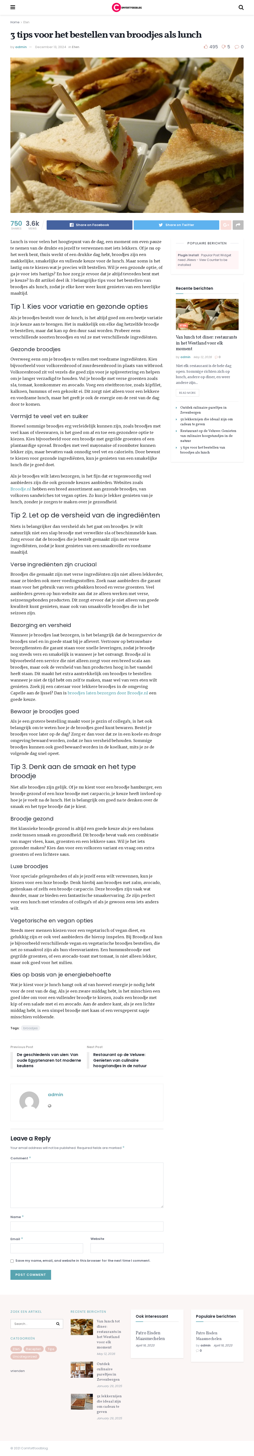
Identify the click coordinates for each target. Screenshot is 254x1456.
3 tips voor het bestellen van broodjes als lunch (202, 450)
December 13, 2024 (50, 47)
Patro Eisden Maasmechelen (150, 1336)
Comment (20, 1158)
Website (97, 1238)
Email (16, 1238)
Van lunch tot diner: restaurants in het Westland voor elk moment (206, 343)
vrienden (17, 1371)
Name (17, 1216)
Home (14, 22)
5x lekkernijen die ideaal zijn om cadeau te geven (109, 1404)
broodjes (30, 1028)
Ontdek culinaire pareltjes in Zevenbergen (108, 1372)
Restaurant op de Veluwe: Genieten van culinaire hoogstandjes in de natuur (208, 436)
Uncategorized (25, 1356)
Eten (26, 22)
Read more (187, 393)
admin (21, 47)
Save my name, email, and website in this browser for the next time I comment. (82, 1260)
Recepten (33, 1349)
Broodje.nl (20, 488)
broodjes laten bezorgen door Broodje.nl (108, 692)
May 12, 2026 (202, 357)
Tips (51, 1349)
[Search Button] (58, 1324)
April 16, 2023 (145, 1345)
